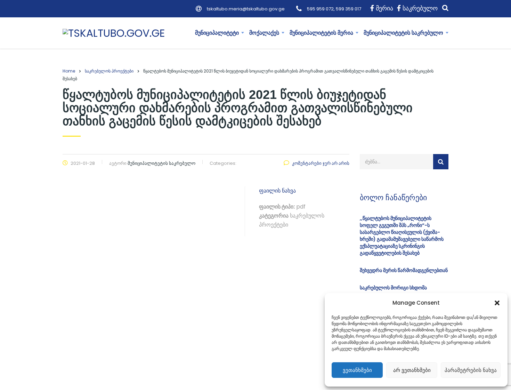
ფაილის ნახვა (277, 191)
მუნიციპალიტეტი (217, 33)
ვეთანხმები (357, 370)
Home (69, 71)
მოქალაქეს (264, 33)
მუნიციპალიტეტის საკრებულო (403, 33)
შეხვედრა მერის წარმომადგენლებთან (404, 270)
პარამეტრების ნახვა (471, 370)
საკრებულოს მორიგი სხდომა (393, 287)
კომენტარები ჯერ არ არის (320, 163)
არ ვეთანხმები (412, 370)
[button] (497, 302)
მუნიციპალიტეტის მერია (321, 33)
